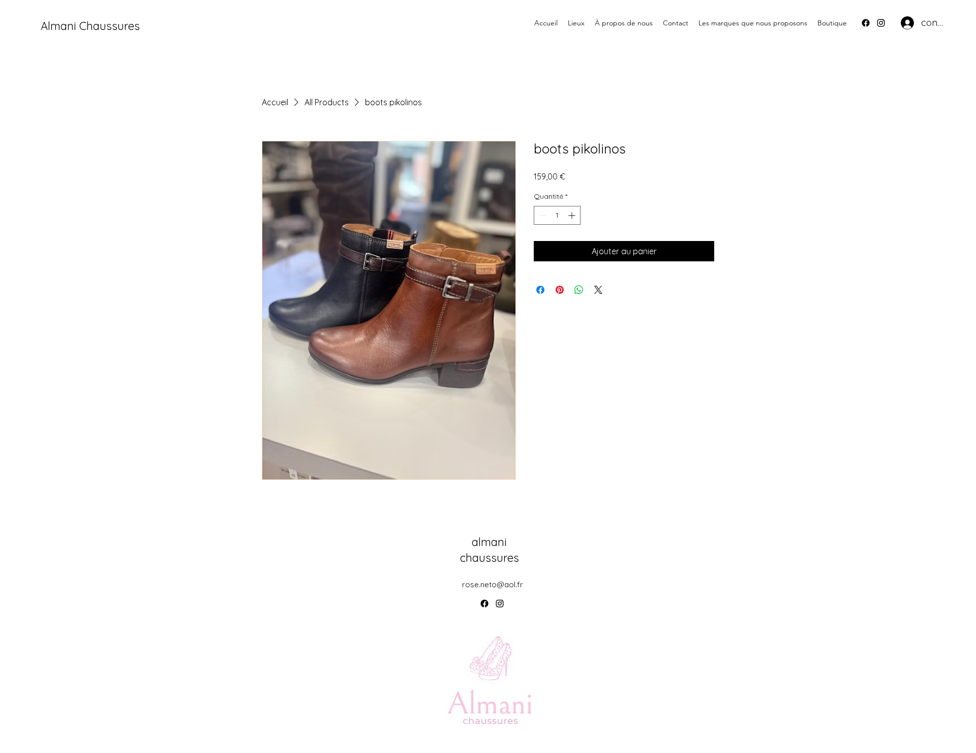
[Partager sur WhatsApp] (579, 290)
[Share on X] (598, 290)
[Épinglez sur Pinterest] (560, 290)
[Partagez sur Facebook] (540, 290)
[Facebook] (866, 23)
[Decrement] (541, 215)
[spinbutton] (557, 215)
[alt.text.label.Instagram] (881, 23)
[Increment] (572, 215)
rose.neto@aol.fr (492, 584)
